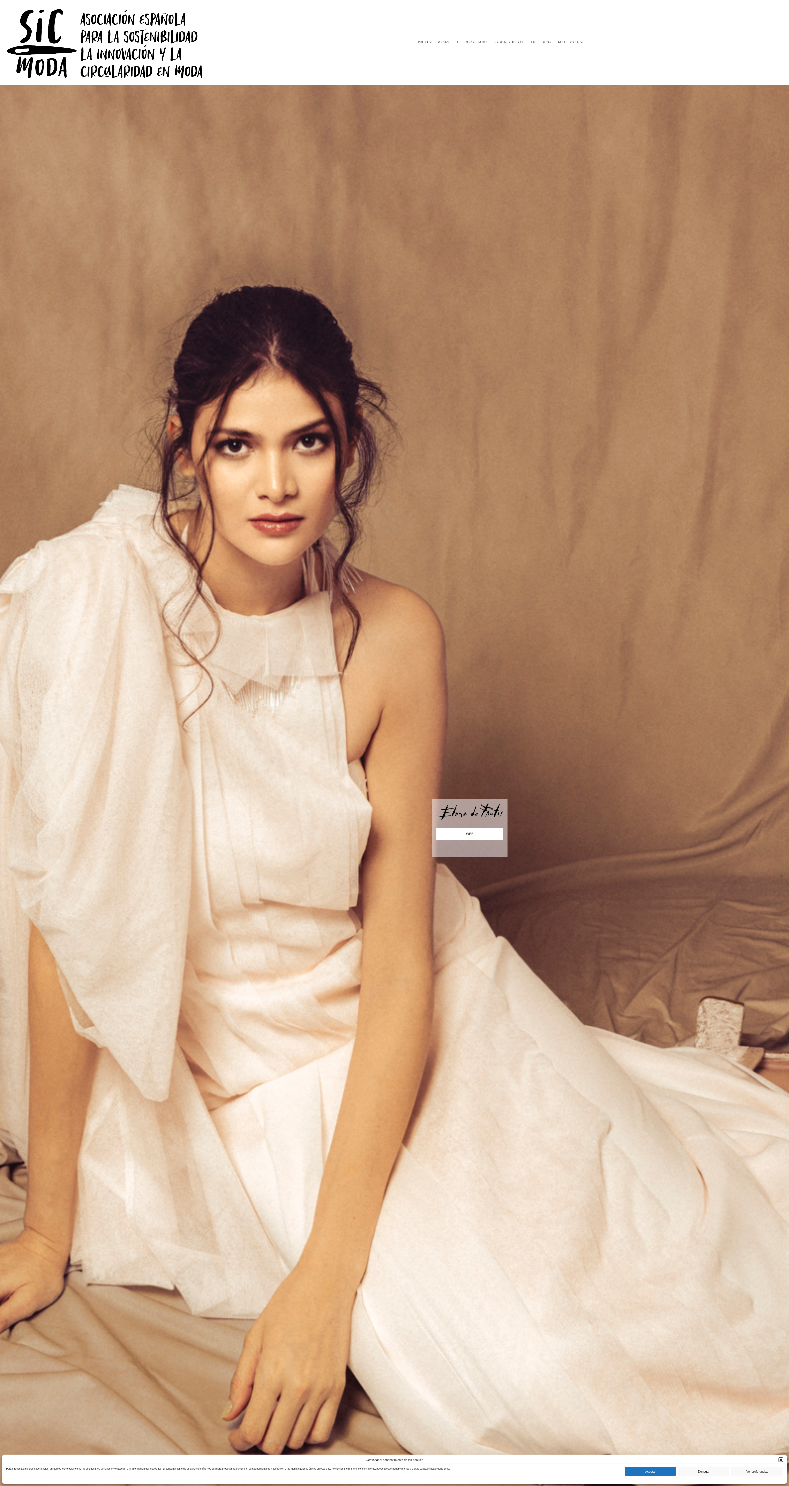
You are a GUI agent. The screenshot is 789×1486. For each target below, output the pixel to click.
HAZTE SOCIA (568, 42)
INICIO (423, 42)
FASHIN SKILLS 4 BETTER (515, 42)
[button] (781, 1460)
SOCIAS (443, 42)
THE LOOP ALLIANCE (472, 42)
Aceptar (650, 1471)
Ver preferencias (757, 1471)
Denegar (703, 1471)
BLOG (546, 42)
